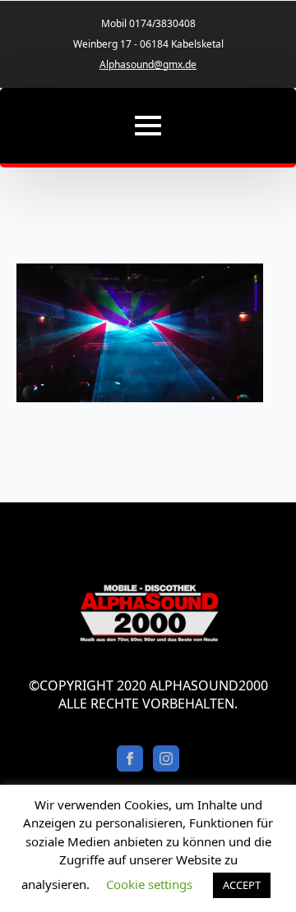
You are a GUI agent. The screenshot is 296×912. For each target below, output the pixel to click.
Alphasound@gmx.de (148, 64)
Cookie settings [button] (149, 884)
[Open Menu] (148, 125)
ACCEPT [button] (242, 885)
